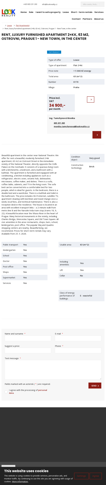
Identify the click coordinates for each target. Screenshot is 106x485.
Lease (66, 12)
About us (99, 19)
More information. (20, 481)
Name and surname (15, 333)
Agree (95, 476)
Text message (13, 358)
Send (94, 385)
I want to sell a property (48, 12)
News (60, 430)
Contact (76, 19)
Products (62, 421)
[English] (75, 4)
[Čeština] (70, 4)
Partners (87, 19)
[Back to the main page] (8, 13)
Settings (81, 476)
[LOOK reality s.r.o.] (2, 25)
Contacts (62, 439)
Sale (31, 12)
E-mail (59, 333)
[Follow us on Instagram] (64, 4)
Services (99, 12)
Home (24, 12)
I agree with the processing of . (28, 391)
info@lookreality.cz (10, 424)
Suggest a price (12, 346)
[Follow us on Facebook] (61, 4)
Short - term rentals (81, 12)
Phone (59, 346)
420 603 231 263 (16, 427)
